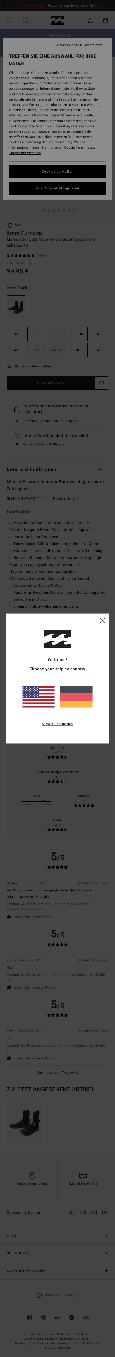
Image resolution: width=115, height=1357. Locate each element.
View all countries (57, 723)
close (103, 620)
